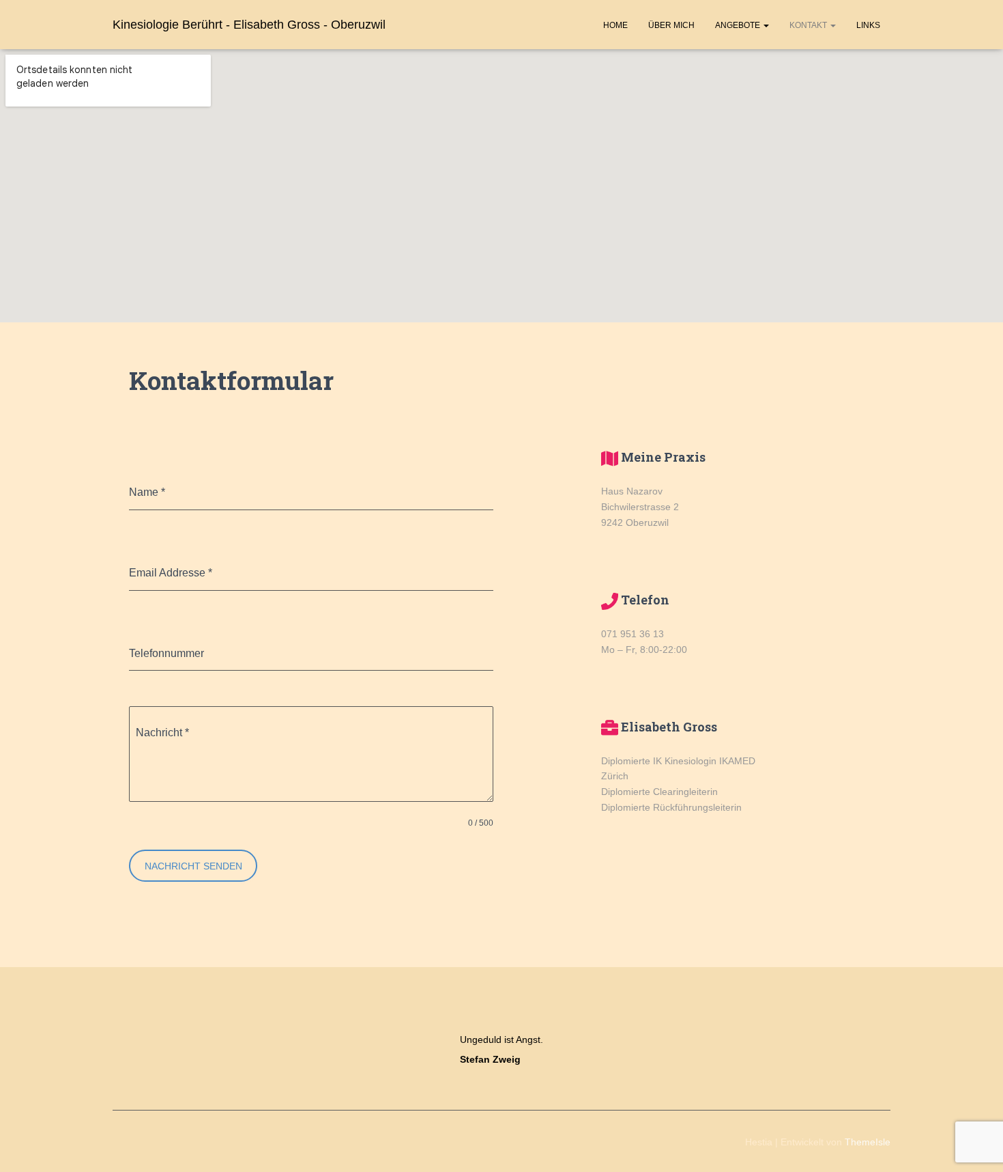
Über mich (671, 25)
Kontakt (809, 25)
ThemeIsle (867, 1141)
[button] (765, 25)
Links (868, 25)
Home (615, 25)
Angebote (738, 25)
